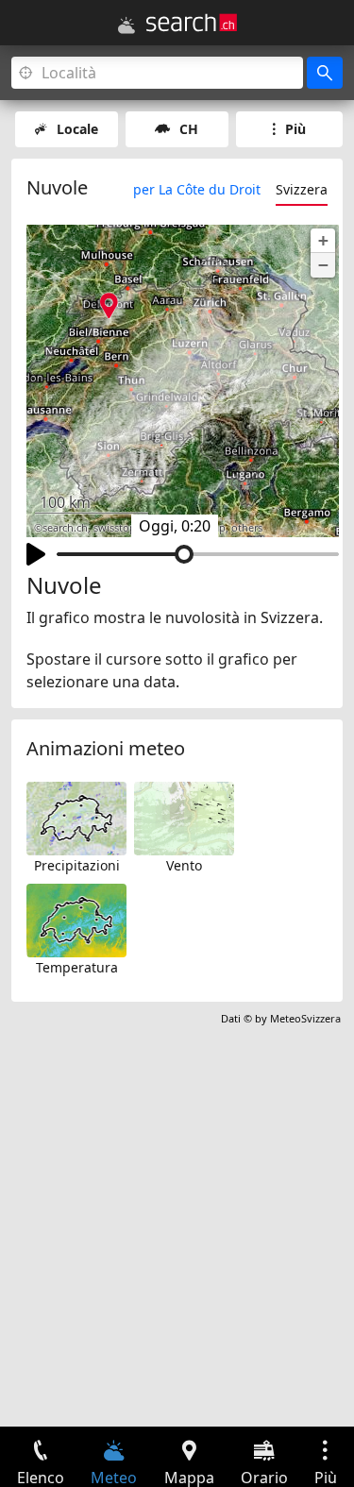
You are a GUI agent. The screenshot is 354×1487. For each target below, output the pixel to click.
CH (188, 129)
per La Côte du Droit (197, 189)
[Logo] (191, 22)
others (246, 527)
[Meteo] (126, 25)
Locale (77, 129)
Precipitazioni (77, 865)
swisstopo (118, 527)
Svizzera (302, 189)
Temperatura (77, 967)
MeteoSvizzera (305, 1018)
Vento (184, 865)
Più (295, 129)
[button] (323, 240)
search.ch (65, 527)
